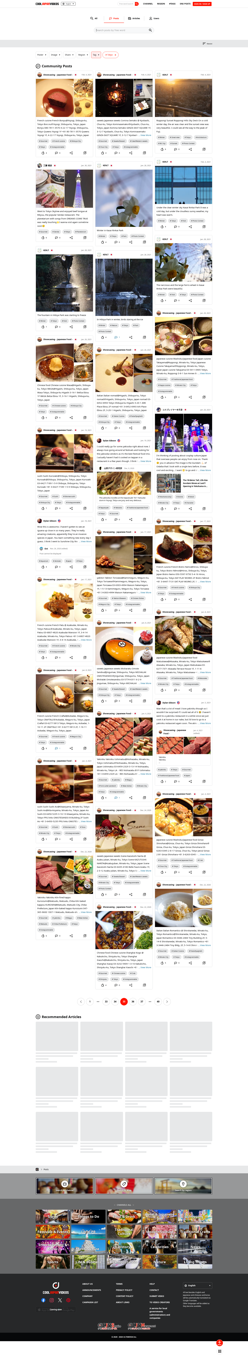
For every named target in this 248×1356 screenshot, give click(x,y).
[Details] (85, 153)
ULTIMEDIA (128, 1337)
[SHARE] (71, 153)
